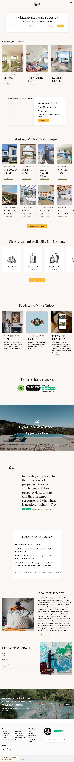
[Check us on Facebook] (7, 748)
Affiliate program (6, 735)
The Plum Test (32, 739)
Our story (30, 733)
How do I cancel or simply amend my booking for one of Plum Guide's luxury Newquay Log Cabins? (34, 557)
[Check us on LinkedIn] (10, 748)
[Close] (19, 757)
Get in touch (18, 733)
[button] (37, 3)
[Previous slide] (18, 483)
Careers (30, 741)
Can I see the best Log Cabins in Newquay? (28, 544)
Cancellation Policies (20, 737)
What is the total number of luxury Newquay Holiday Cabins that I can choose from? (35, 550)
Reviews (17, 739)
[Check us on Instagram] (3, 748)
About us (30, 731)
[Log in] (70, 3)
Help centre (18, 731)
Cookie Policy (8, 759)
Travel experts (19, 735)
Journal (4, 737)
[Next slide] (61, 483)
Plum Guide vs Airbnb (7, 739)
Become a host (6, 731)
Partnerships (5, 733)
